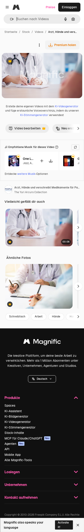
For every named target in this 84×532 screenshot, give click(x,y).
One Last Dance (28, 159)
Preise (50, 7)
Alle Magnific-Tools (18, 460)
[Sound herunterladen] (51, 160)
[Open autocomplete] (10, 19)
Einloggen (69, 7)
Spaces (9, 405)
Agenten (14, 444)
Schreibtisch (17, 316)
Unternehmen (15, 484)
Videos (39, 32)
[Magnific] (42, 342)
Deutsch (42, 379)
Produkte (12, 397)
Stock (26, 32)
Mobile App (12, 455)
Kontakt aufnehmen (21, 497)
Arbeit (39, 316)
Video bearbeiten (25, 129)
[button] (42, 378)
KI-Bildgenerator (16, 416)
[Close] (77, 525)
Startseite (10, 32)
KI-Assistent (13, 411)
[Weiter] (78, 128)
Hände (56, 316)
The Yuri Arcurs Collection (30, 192)
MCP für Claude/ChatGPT (27, 438)
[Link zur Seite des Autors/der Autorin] (8, 190)
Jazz (26, 163)
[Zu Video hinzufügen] (42, 160)
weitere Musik (26, 174)
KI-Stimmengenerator (34, 115)
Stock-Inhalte (14, 433)
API (6, 449)
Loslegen (12, 471)
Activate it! (63, 525)
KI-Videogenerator (66, 106)
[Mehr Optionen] (39, 44)
